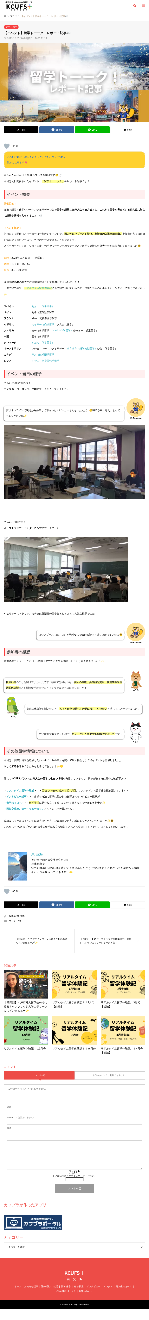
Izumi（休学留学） (62, 330)
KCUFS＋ (74, 1272)
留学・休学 (11, 27)
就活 (55, 1286)
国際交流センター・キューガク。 (25, 808)
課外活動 (45, 1286)
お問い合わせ (86, 1291)
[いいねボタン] (7, 146)
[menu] (143, 6)
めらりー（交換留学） (44, 324)
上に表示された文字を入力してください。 (74, 1176)
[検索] (134, 6)
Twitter (74, 1279)
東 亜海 (21, 916)
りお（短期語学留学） (44, 354)
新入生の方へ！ (124, 1286)
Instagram (68, 1279)
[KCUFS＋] (19, 5)
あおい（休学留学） (43, 306)
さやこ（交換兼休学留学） (47, 360)
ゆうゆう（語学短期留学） (82, 348)
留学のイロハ (14, 802)
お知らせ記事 (31, 1286)
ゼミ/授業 (79, 1286)
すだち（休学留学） (43, 342)
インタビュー (93, 1286)
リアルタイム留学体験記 (20, 790)
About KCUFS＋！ (66, 1291)
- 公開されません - (20, 1118)
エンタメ (108, 1286)
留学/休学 (66, 1286)
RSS (81, 1279)
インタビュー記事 (16, 796)
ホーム (17, 1286)
